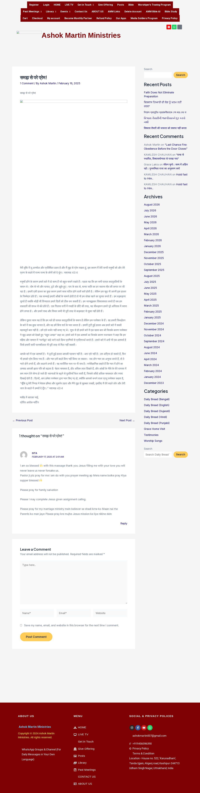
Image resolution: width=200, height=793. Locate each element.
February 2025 (153, 311)
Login (46, 4)
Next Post (127, 420)
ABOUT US (98, 11)
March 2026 (151, 234)
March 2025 (151, 305)
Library (50, 11)
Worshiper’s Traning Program (154, 4)
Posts (120, 4)
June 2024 (150, 353)
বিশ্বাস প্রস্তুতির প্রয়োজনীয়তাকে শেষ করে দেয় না (165, 112)
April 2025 (150, 299)
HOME (57, 4)
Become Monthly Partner (78, 18)
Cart (25, 18)
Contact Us (81, 11)
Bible (131, 4)
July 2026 (150, 210)
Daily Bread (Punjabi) (157, 423)
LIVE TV (69, 4)
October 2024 (152, 335)
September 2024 (154, 341)
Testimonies (151, 434)
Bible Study (171, 11)
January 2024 (152, 376)
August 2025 (152, 275)
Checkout (37, 18)
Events (64, 11)
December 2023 (154, 382)
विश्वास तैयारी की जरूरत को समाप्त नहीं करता (165, 128)
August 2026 (152, 204)
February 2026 (153, 240)
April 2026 (150, 228)
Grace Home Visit (154, 428)
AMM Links (114, 11)
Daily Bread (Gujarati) (157, 411)
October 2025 (152, 264)
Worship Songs (153, 440)
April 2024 (150, 359)
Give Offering (105, 4)
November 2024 (154, 329)
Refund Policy (104, 18)
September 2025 (154, 269)
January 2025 (152, 317)
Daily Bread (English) (156, 405)
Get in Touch (84, 4)
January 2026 (152, 246)
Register (34, 4)
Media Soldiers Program (144, 18)
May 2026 (150, 222)
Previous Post (22, 420)
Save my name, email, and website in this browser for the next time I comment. (71, 625)
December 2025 (154, 252)
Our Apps (121, 18)
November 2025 (154, 258)
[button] (85, 4)
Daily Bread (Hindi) (155, 417)
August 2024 (152, 347)
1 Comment (27, 83)
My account (53, 18)
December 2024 (154, 323)
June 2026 (150, 216)
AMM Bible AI (153, 11)
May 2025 (150, 293)
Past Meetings (31, 11)
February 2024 (153, 371)
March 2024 (151, 365)
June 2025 (150, 287)
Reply (123, 523)
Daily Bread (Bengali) (157, 399)
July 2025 (150, 281)
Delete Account (133, 11)
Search (148, 69)
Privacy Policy (169, 18)
